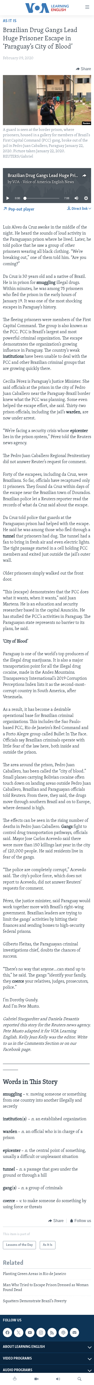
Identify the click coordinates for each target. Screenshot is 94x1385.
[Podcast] (63, 1332)
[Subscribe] (74, 1332)
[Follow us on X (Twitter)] (18, 1332)
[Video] (36, 1379)
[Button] (83, 69)
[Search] (79, 1379)
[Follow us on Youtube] (29, 1332)
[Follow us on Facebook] (7, 1332)
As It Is (9, 21)
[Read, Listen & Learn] (14, 1379)
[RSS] (52, 1332)
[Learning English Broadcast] (58, 1379)
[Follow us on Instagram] (41, 1332)
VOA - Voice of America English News (43, 182)
